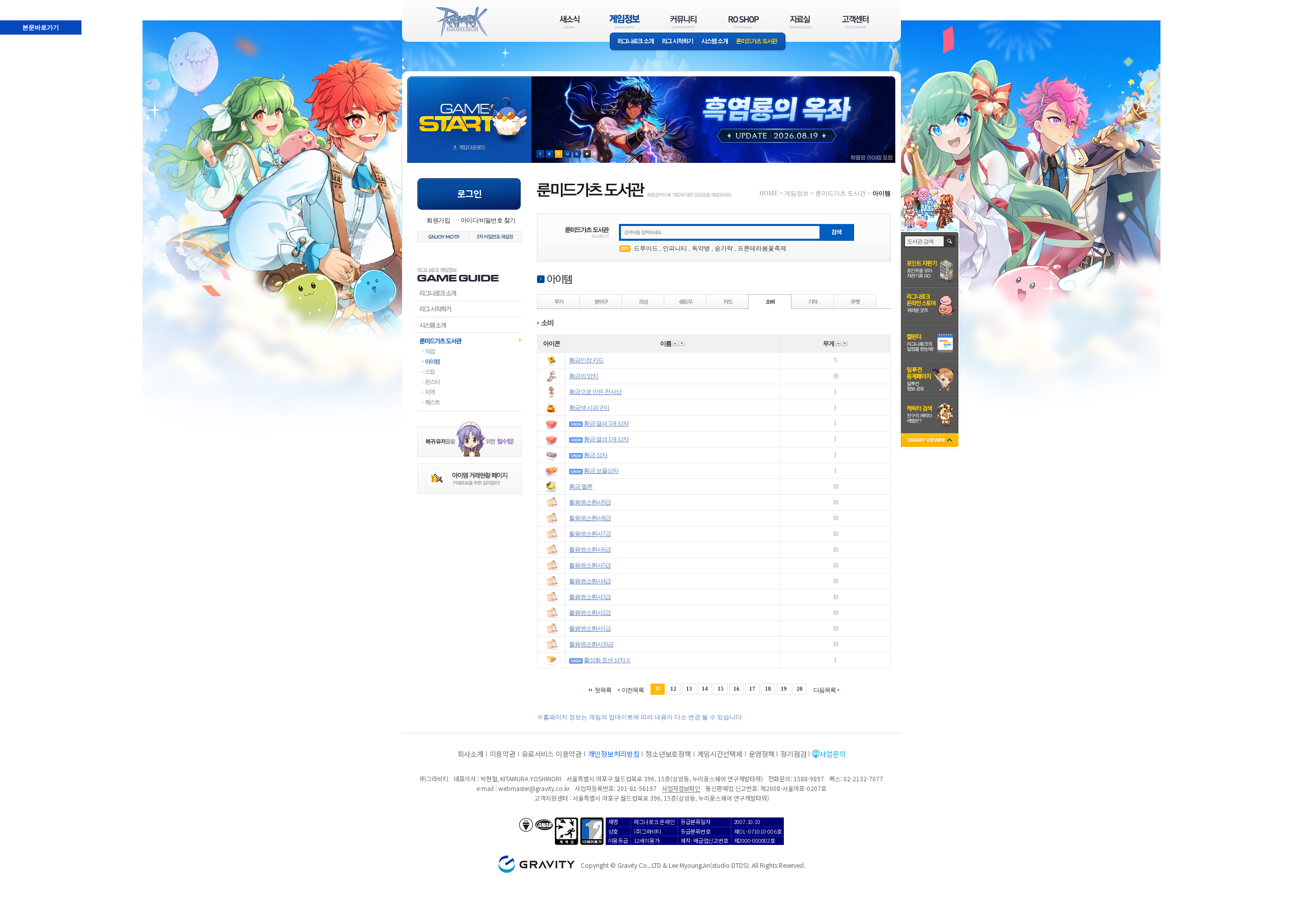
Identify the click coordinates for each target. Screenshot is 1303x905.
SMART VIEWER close (930, 441)
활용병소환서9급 (590, 502)
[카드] (727, 301)
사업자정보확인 (681, 788)
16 (736, 689)
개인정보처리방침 (614, 754)
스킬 (469, 372)
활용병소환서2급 (590, 612)
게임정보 (796, 193)
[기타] (812, 301)
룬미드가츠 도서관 (759, 42)
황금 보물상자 (601, 470)
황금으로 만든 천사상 (595, 391)
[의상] (643, 301)
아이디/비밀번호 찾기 (488, 220)
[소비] (770, 301)
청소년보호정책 (668, 754)
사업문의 (832, 754)
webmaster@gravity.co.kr (534, 788)
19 (784, 689)
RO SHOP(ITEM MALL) (743, 22)
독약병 (701, 248)
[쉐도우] (685, 301)
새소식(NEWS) (569, 22)
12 (673, 689)
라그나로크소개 (634, 42)
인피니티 (675, 248)
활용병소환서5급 (590, 565)
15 (721, 689)
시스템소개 (714, 42)
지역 (469, 392)
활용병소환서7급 (590, 534)
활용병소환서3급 (590, 597)
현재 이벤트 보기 (587, 154)
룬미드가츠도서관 (469, 340)
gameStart (469, 110)
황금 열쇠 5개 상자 (606, 423)
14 (705, 689)
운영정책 (762, 754)
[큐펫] (855, 301)
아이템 (469, 361)
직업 (469, 351)
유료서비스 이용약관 (552, 754)
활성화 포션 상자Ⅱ (607, 660)
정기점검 (793, 754)
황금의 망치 (583, 376)
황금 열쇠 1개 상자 (606, 439)
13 (689, 689)
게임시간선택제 (720, 754)
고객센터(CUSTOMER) (855, 22)
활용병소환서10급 (591, 644)
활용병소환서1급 (590, 628)
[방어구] (601, 301)
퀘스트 (469, 402)
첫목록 (602, 690)
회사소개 (471, 754)
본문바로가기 (18, 4)
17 (752, 689)
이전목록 (632, 690)
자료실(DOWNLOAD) (800, 22)
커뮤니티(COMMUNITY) (683, 22)
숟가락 (724, 248)
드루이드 (646, 248)
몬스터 (469, 382)
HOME (768, 193)
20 (800, 689)
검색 (950, 241)
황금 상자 (595, 455)
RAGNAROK (461, 22)
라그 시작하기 (677, 42)
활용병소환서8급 (590, 518)
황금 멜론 (580, 486)
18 (768, 689)
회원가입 (438, 220)
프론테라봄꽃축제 (762, 248)
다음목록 (824, 690)
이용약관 (503, 754)
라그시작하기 (469, 309)
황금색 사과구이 (589, 407)
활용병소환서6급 (590, 549)
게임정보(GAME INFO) (625, 22)
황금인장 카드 (586, 360)
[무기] (558, 301)
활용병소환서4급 (590, 581)
